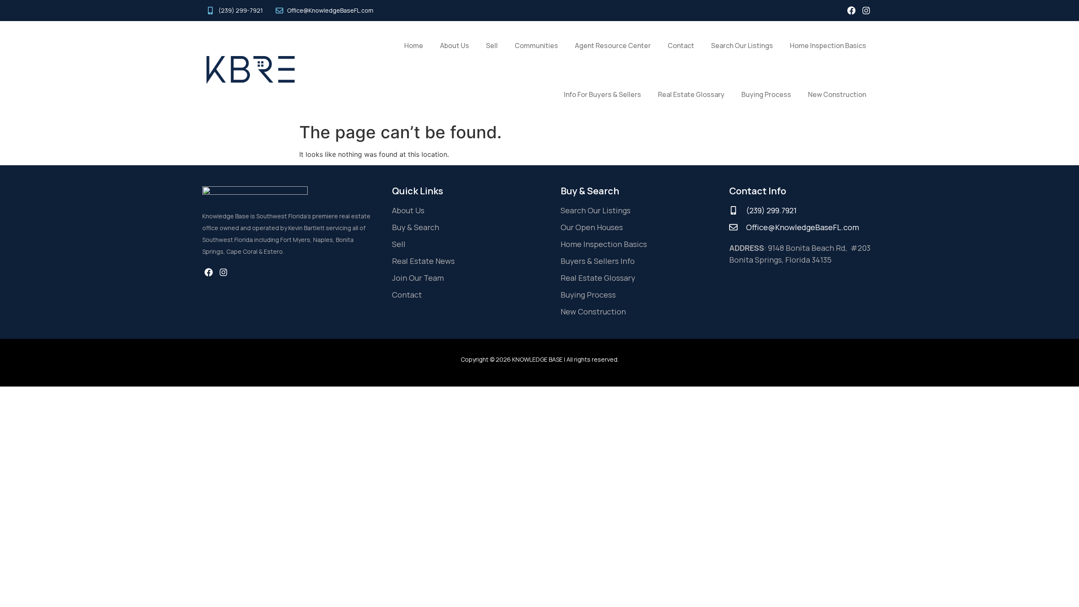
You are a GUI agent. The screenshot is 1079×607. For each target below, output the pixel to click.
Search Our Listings (742, 45)
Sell (492, 45)
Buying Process (766, 94)
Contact (681, 45)
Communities (536, 45)
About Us (454, 45)
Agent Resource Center (613, 45)
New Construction (837, 94)
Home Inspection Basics (828, 45)
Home (413, 45)
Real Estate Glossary (691, 94)
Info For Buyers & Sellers (602, 94)
